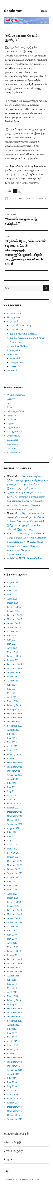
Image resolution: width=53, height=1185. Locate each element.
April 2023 (12, 746)
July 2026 (11, 586)
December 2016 (14, 1057)
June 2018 (12, 983)
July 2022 (11, 782)
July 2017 (11, 1028)
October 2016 (13, 1065)
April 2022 (12, 795)
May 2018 (12, 987)
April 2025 (12, 647)
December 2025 (14, 614)
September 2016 (14, 1069)
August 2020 (13, 877)
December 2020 (14, 860)
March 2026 (12, 602)
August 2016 (13, 1073)
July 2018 (11, 979)
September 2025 (14, 627)
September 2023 (14, 725)
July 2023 (11, 733)
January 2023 (13, 758)
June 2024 (12, 688)
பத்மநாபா (11, 415)
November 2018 (14, 963)
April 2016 (12, 1090)
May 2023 (12, 742)
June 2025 (12, 639)
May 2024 (12, 692)
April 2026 (12, 598)
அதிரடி (10, 423)
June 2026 (12, 590)
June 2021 (12, 836)
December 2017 (14, 1008)
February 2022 (14, 803)
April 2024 (12, 696)
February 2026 (14, 606)
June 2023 (12, 737)
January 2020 (13, 905)
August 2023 (13, 729)
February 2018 (14, 1000)
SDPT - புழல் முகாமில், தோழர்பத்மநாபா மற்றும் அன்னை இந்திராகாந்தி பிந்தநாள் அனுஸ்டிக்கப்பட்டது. (26, 537)
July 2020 (11, 881)
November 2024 (14, 668)
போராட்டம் (15, 366)
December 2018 (14, 959)
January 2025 (13, 660)
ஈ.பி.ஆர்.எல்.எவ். (15, 431)
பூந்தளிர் (11, 398)
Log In (8, 1159)
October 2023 (13, 721)
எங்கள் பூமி (12, 443)
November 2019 (14, 914)
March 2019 (12, 946)
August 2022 (13, 778)
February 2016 (14, 1098)
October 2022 (13, 770)
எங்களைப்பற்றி (12, 1142)
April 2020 (12, 893)
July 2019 (11, 930)
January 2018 (13, 1004)
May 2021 (12, 840)
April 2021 (12, 844)
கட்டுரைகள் (13, 321)
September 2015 (14, 1118)
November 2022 (14, 766)
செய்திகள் (42, 198)
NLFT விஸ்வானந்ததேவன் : (32, 558)
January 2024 (13, 709)
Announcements (14, 313)
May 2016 (12, 1086)
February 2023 (14, 754)
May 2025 (12, 643)
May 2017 (12, 1037)
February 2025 (14, 655)
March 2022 (12, 799)
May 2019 (12, 938)
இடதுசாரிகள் (13, 451)
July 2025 (11, 635)
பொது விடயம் (16, 362)
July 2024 (11, 684)
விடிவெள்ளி (12, 439)
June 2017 (12, 1032)
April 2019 (12, 942)
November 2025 (14, 619)
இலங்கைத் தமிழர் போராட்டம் (24, 333)
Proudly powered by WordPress (27, 1179)
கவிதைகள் (12, 354)
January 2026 (13, 610)
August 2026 (13, 582)
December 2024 (14, 664)
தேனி (10, 406)
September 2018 (14, 971)
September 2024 (14, 676)
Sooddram (13, 11)
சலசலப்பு (11, 447)
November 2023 (14, 717)
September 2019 (14, 922)
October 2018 (13, 967)
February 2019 (14, 950)
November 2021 (14, 815)
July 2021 (11, 832)
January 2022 (13, 807)
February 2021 (14, 852)
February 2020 (14, 901)
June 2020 (12, 885)
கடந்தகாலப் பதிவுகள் (16, 1133)
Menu (44, 10)
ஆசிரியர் (13, 198)
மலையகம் (12, 419)
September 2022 (14, 774)
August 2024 (13, 680)
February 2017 (14, 1049)
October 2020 (13, 869)
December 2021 (14, 811)
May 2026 (12, 594)
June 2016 (12, 1082)
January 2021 (13, 856)
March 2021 (12, 848)
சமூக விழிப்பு (16, 358)
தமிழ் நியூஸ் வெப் (15, 411)
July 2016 (11, 1077)
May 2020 (12, 889)
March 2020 (12, 897)
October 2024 (13, 672)
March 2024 (12, 701)
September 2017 (14, 1020)
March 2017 (12, 1045)
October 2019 (13, 918)
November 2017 (14, 1012)
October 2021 (13, 819)
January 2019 (13, 955)
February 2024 (14, 705)
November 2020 (14, 864)
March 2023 (12, 750)
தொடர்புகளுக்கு (13, 1151)
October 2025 (13, 623)
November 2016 (14, 1061)
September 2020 (14, 873)
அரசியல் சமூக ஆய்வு (20, 325)
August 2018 (13, 975)
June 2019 (12, 934)
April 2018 (12, 991)
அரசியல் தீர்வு (16, 329)
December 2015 (14, 1106)
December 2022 (14, 762)
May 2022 (12, 791)
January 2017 (13, 1053)
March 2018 (12, 996)
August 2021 (13, 828)
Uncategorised (13, 317)
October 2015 (13, 1114)
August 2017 (13, 1024)
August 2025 (13, 631)
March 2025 (12, 651)
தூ (8, 402)
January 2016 (13, 1102)
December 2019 (14, 910)
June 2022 (12, 787)
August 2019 (13, 926)
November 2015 (14, 1110)
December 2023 (14, 713)
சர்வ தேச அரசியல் (19, 345)
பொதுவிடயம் (16, 349)
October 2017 (13, 1016)
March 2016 (12, 1094)
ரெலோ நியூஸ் (13, 435)
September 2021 (14, 823)
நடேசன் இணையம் (16, 394)
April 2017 (12, 1041)
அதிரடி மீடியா (13, 427)
